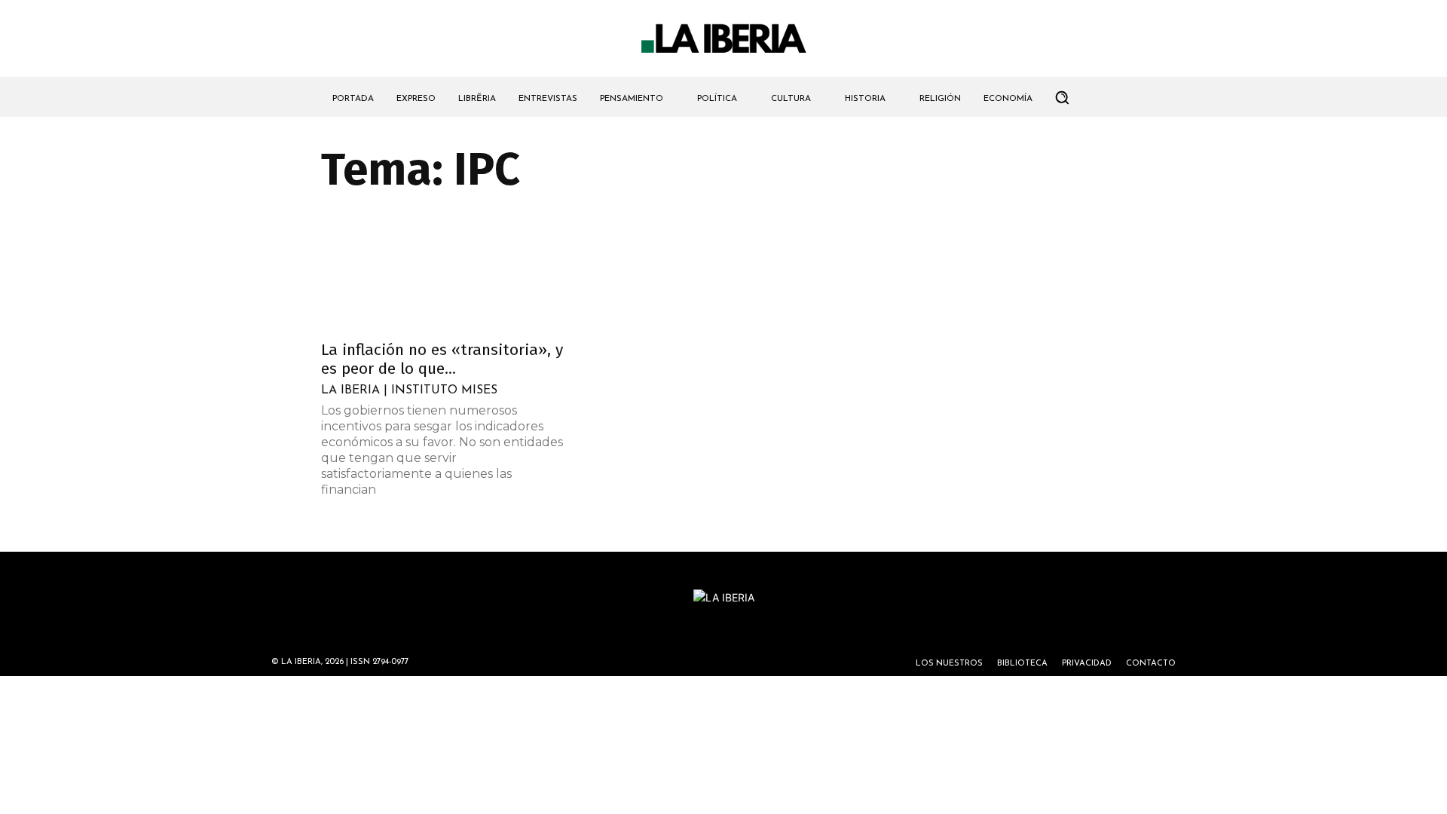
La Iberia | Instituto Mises (409, 390)
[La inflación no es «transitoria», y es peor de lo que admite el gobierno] (443, 270)
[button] (1062, 97)
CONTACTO (1151, 663)
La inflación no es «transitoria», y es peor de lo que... (442, 359)
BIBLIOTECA (1022, 663)
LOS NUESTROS (949, 663)
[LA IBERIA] (723, 39)
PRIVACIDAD (1087, 663)
